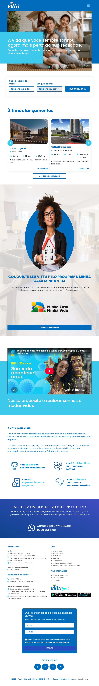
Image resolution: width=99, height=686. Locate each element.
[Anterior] (10, 143)
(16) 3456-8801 (29, 556)
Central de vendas (60, 575)
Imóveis (56, 558)
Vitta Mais (57, 556)
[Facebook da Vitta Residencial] (37, 667)
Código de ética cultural (62, 563)
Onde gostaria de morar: (18, 82)
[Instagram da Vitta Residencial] (45, 667)
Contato (56, 580)
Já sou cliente (58, 577)
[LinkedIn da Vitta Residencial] (53, 667)
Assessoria (57, 561)
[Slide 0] (49, 67)
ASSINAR (49, 648)
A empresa (57, 551)
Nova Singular (83, 679)
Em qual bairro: (45, 83)
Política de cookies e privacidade (66, 565)
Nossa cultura (58, 553)
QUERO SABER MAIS (49, 327)
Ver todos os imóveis (49, 176)
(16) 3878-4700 (16, 556)
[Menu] (88, 5)
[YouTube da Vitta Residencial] (60, 667)
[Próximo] (89, 143)
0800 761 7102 (15, 569)
